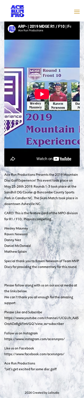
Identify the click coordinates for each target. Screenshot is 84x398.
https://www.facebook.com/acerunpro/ (34, 353)
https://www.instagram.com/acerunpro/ (34, 338)
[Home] (17, 10)
